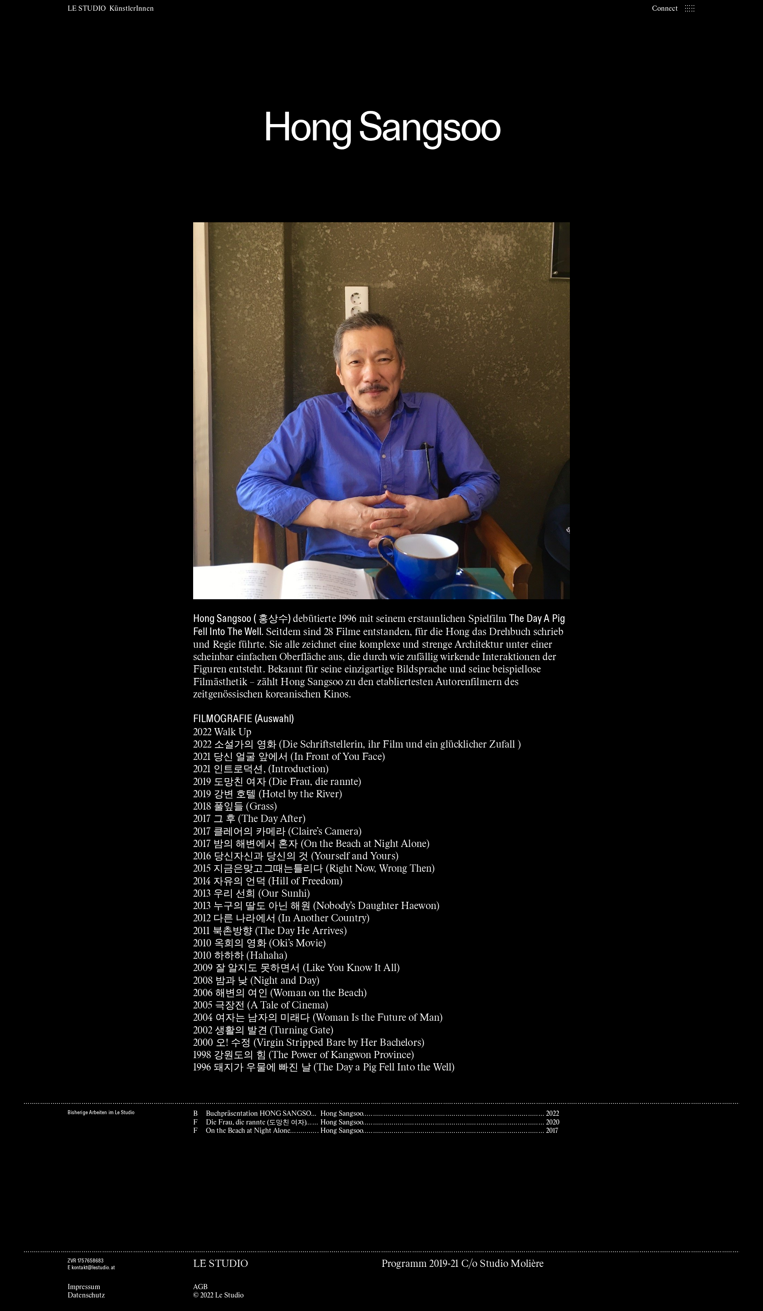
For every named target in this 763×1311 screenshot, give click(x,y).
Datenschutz (86, 1295)
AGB (200, 1286)
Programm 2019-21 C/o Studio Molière (463, 1263)
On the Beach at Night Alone (365, 843)
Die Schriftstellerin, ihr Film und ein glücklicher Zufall (399, 743)
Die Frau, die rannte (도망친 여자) (256, 1122)
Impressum (84, 1286)
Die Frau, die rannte (315, 781)
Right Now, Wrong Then (380, 867)
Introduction (298, 768)
